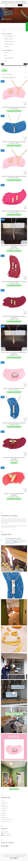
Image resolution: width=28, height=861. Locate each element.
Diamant (6, 52)
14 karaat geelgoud (9, 36)
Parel (5, 60)
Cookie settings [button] (12, 5)
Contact (3, 815)
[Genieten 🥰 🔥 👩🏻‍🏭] (14, 558)
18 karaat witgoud (8, 44)
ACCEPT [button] (20, 5)
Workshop (4, 808)
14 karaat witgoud (8, 38)
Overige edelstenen (9, 58)
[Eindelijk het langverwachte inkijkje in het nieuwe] (14, 612)
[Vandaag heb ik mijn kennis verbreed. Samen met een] (14, 639)
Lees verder (14, 462)
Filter (4, 70)
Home (3, 801)
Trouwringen (4, 810)
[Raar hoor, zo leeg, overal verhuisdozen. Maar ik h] (14, 693)
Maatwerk (4, 804)
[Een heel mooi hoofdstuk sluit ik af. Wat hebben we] (14, 666)
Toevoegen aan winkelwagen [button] (14, 111)
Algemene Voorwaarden (7, 819)
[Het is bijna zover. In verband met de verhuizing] (14, 720)
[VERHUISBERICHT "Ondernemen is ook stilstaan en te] (14, 774)
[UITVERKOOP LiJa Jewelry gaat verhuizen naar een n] (14, 747)
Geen (5, 55)
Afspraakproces (5, 806)
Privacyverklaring (5, 821)
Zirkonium (6, 46)
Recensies (4, 813)
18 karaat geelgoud (9, 41)
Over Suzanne (5, 817)
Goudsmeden (5, 802)
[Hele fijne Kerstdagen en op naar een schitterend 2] (14, 585)
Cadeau (3, 812)
